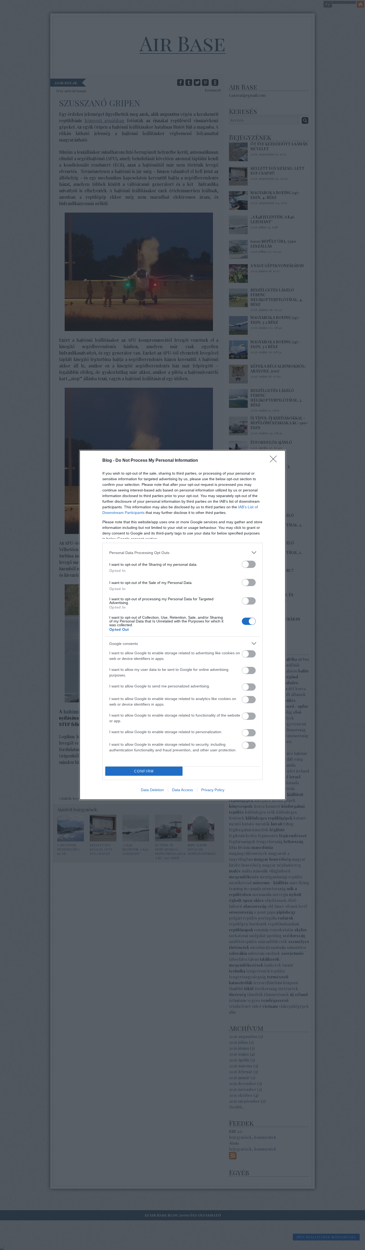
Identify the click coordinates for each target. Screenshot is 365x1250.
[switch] (249, 564)
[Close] (275, 461)
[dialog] (182, 625)
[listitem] (182, 552)
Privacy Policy (212, 790)
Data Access (182, 790)
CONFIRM (144, 771)
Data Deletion (152, 790)
